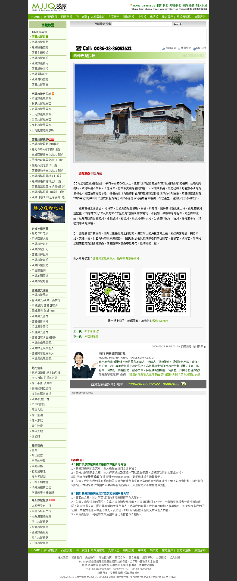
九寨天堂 (113, 17)
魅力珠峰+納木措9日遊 (46, 149)
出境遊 (154, 17)
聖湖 (34, 450)
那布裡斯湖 (39, 477)
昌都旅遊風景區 (41, 119)
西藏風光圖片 (40, 316)
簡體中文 (186, 48)
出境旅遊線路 (40, 543)
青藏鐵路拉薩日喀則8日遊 (48, 192)
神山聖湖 (37, 415)
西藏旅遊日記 (40, 249)
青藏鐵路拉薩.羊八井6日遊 (48, 186)
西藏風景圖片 (40, 68)
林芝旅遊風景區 (41, 103)
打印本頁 (171, 48)
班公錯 (36, 436)
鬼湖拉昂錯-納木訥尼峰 (46, 372)
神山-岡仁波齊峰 (42, 383)
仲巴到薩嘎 (91, 336)
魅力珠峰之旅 (40, 233)
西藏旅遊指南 (40, 63)
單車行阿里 (39, 404)
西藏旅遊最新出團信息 (45, 144)
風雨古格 (37, 410)
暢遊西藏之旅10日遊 (44, 165)
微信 (155, 321)
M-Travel (171, 576)
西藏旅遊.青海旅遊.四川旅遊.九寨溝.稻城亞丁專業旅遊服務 (121, 565)
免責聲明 (90, 557)
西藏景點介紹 (40, 74)
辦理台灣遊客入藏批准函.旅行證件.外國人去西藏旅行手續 (164, 374)
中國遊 (142, 17)
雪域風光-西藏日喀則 (45, 305)
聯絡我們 (175, 5)
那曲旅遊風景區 (41, 125)
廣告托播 (134, 557)
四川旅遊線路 (40, 522)
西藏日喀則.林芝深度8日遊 (48, 197)
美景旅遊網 (116, 572)
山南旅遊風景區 (41, 114)
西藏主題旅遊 (40, 52)
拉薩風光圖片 (40, 332)
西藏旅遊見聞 (40, 254)
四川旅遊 (81, 17)
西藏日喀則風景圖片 (44, 337)
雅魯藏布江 (39, 471)
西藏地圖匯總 (40, 276)
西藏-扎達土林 (40, 399)
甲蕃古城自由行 (41, 511)
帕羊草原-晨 (91, 331)
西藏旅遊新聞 (40, 84)
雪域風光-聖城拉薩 (43, 311)
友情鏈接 (161, 557)
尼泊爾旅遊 (39, 270)
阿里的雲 (37, 455)
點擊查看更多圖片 (128, 258)
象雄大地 (37, 431)
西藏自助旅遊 (40, 79)
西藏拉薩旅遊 (40, 265)
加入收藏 (201, 5)
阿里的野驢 (39, 461)
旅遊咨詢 (200, 17)
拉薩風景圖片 (40, 327)
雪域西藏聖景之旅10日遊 (47, 154)
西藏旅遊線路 (40, 42)
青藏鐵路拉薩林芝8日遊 (46, 181)
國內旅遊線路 (40, 538)
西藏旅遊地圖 (40, 281)
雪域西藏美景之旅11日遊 (47, 160)
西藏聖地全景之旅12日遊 (47, 170)
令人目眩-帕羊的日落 (45, 378)
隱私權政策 (105, 557)
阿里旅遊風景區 (41, 109)
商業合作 (120, 557)
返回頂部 (198, 346)
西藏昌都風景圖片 (43, 359)
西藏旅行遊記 (40, 244)
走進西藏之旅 (40, 238)
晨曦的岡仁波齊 (41, 388)
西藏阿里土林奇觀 (43, 493)
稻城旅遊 (128, 17)
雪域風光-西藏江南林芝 (46, 300)
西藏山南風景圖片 (43, 343)
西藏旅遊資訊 (40, 58)
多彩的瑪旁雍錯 (41, 394)
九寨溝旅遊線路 (41, 516)
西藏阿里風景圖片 (104, 258)
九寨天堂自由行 (41, 506)
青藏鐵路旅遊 (40, 47)
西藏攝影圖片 (40, 321)
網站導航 (188, 5)
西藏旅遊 (66, 17)
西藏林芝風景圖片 (43, 348)
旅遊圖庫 (167, 17)
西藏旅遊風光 (40, 295)
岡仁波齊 (37, 426)
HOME (136, 5)
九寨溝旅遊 (98, 17)
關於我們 (162, 5)
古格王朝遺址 (40, 482)
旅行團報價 (50, 17)
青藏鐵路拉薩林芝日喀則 (47, 176)
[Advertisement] (138, 36)
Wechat (163, 321)
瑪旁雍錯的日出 (41, 487)
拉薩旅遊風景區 (41, 98)
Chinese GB (148, 5)
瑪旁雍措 (37, 466)
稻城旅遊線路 (40, 527)
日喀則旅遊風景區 (43, 130)
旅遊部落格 (184, 17)
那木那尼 (37, 420)
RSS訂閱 (201, 48)
